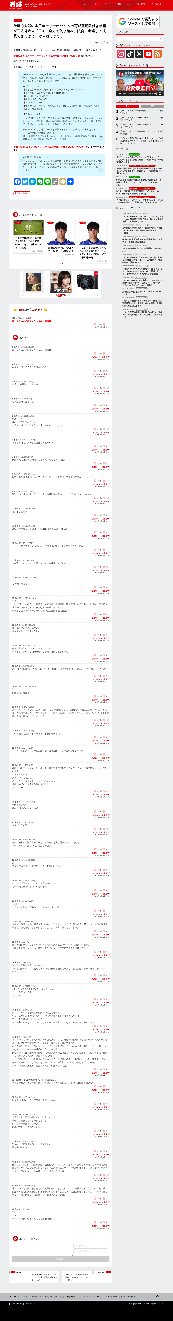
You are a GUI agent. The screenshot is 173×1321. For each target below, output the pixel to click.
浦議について (30, 1303)
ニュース (82, 4)
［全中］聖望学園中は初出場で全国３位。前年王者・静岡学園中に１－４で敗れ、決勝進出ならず (142, 314)
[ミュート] (155, 93)
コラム (95, 4)
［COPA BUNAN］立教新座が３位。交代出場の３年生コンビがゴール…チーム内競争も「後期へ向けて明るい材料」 (142, 260)
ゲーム (108, 4)
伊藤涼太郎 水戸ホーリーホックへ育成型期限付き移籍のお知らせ (47, 56)
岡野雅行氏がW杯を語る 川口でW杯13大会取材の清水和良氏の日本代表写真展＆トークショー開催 (142, 230)
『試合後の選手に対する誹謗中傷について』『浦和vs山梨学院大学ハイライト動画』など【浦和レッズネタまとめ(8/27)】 (142, 140)
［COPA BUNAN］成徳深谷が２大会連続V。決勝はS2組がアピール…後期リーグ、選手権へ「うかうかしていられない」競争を (142, 282)
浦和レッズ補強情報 (22, 193)
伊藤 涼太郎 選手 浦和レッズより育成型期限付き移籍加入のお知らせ (49, 147)
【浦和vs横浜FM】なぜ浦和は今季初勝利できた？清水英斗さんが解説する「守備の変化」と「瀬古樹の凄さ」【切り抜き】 (140, 171)
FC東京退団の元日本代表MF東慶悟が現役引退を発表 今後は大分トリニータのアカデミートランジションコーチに (140, 182)
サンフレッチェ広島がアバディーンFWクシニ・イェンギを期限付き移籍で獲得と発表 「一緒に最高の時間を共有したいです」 (140, 159)
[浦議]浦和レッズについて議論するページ (29, 5)
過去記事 (141, 4)
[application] (140, 83)
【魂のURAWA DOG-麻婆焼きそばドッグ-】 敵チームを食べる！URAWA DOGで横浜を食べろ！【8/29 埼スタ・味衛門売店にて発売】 (142, 271)
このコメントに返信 (99, 357)
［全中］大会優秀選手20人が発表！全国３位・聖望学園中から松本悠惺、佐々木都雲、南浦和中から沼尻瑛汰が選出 (142, 303)
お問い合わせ (16, 1303)
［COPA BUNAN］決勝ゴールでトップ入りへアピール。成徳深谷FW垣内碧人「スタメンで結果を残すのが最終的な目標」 (142, 219)
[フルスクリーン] (160, 93)
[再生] (119, 93)
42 (106, 43)
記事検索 (157, 4)
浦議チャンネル (124, 4)
